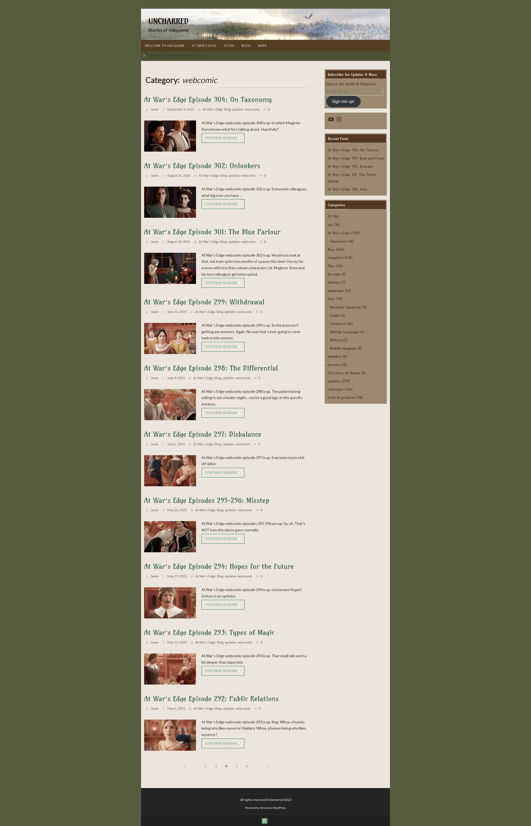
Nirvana (264, 807)
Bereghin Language (345, 307)
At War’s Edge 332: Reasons (350, 166)
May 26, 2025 (177, 510)
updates (238, 109)
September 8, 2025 (180, 109)
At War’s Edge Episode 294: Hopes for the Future (219, 566)
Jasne (154, 109)
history (334, 282)
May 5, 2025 (176, 708)
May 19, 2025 (177, 576)
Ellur (331, 266)
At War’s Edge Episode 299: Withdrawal (204, 301)
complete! (335, 257)
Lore (331, 298)
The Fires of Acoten (344, 373)
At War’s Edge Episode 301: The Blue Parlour (212, 231)
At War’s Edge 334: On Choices (353, 150)
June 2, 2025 (176, 444)
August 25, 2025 (178, 175)
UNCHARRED (168, 21)
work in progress (341, 397)
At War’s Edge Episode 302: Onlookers (202, 165)
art (330, 224)
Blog (227, 109)
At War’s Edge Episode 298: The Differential (211, 368)
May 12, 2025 (177, 642)
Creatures (338, 323)
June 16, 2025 (177, 312)
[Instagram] (264, 821)
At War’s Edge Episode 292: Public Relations (211, 698)
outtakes (334, 356)
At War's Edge (212, 109)
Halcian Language (344, 332)
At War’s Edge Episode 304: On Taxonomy (208, 99)
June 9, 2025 (176, 378)
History (336, 340)
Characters (339, 241)
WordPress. (279, 807)
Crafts (335, 315)
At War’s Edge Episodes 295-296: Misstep (206, 500)
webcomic (252, 109)
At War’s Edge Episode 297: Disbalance (202, 434)
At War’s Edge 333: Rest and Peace (356, 158)
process (334, 364)
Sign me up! (343, 101)
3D (330, 216)
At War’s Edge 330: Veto (347, 189)
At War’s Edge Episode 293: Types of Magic (209, 632)
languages (336, 290)
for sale (334, 274)
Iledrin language (343, 348)
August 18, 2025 (178, 241)
